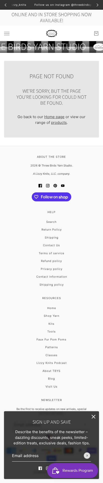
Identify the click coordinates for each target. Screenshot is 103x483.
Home (51, 308)
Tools (51, 331)
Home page (54, 116)
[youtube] (62, 186)
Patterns (51, 347)
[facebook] (40, 468)
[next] (97, 5)
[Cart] (96, 33)
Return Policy (52, 229)
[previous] (5, 5)
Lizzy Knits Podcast (51, 363)
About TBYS (51, 371)
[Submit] (87, 455)
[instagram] (48, 186)
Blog (51, 378)
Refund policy (51, 261)
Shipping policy (52, 284)
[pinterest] (55, 186)
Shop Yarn (51, 316)
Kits (51, 323)
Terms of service (51, 253)
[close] (93, 416)
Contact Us (51, 245)
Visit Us (52, 386)
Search (51, 222)
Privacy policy (51, 269)
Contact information (51, 276)
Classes (52, 355)
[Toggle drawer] (7, 33)
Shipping (51, 237)
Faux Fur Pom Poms (51, 339)
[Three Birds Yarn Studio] (51, 33)
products (59, 122)
